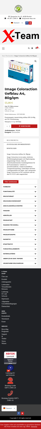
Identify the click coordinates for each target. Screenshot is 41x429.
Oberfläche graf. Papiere (13, 258)
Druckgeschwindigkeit (12, 201)
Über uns (5, 276)
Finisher (6, 210)
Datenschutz (6, 306)
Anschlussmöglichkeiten (12, 206)
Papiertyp (7, 239)
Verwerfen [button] (34, 426)
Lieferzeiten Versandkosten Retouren (6, 287)
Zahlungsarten (6, 282)
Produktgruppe (9, 234)
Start (3, 56)
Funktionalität (9, 191)
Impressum (5, 299)
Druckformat (8, 196)
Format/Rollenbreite (11, 249)
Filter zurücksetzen (11, 182)
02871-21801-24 (10, 388)
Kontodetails (6, 316)
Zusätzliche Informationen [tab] (18, 144)
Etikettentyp (8, 244)
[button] (35, 61)
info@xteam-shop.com (28, 18)
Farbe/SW (7, 187)
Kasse (4, 321)
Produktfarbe (8, 230)
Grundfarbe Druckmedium (13, 263)
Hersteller (7, 215)
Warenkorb (25, 126)
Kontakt (4, 279)
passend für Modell (11, 225)
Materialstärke (9, 254)
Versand (9, 109)
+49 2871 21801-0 (12, 18)
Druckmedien (9, 56)
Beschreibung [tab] (12, 140)
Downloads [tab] (12, 148)
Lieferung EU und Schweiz (5, 294)
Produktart (7, 220)
